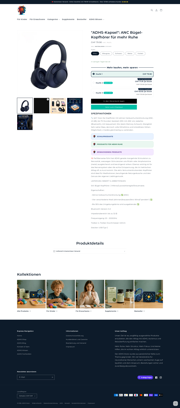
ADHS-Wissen (22, 350)
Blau (95, 53)
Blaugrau (106, 53)
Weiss (130, 53)
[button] (53, 19)
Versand (67, 403)
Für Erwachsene (82, 311)
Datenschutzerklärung (75, 336)
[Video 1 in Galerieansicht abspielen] (41, 105)
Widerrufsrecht (37, 403)
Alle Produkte (23, 311)
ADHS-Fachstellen (24, 354)
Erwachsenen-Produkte (109, 152)
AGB (61, 403)
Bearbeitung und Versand (76, 343)
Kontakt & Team (23, 347)
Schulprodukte (105, 136)
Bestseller (138, 311)
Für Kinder (50, 311)
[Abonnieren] (52, 377)
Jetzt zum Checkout (114, 107)
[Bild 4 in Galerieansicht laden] (75, 105)
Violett (140, 53)
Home (19, 336)
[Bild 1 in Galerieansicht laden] (25, 105)
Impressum (70, 347)
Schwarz (118, 53)
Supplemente (110, 311)
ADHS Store (26, 403)
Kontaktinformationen (79, 403)
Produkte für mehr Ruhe (110, 144)
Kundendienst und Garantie (76, 339)
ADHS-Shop (21, 339)
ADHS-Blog (21, 343)
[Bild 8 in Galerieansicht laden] (25, 122)
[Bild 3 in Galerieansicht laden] (58, 105)
